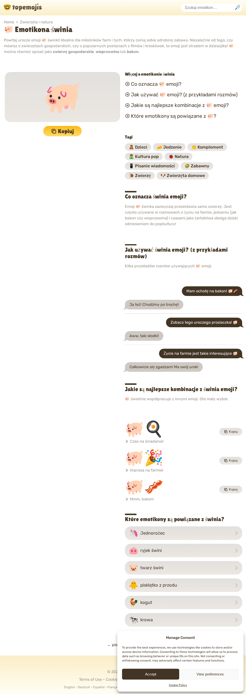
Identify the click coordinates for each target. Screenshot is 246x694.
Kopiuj (66, 131)
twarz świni (146, 567)
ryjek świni (145, 550)
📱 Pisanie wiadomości (152, 166)
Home (9, 22)
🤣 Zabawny (196, 166)
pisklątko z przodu (153, 585)
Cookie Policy (178, 685)
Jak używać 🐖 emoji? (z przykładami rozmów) (184, 95)
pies (113, 644)
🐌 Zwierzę (140, 175)
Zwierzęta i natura (36, 22)
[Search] (238, 8)
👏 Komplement (207, 147)
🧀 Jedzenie (169, 147)
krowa (141, 619)
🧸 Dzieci (138, 147)
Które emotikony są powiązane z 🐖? (173, 116)
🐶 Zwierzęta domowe (182, 175)
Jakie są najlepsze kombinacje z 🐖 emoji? (180, 105)
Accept (150, 674)
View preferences (210, 674)
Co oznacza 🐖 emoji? (156, 84)
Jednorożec (147, 533)
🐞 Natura (178, 156)
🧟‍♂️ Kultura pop (144, 156)
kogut (140, 602)
